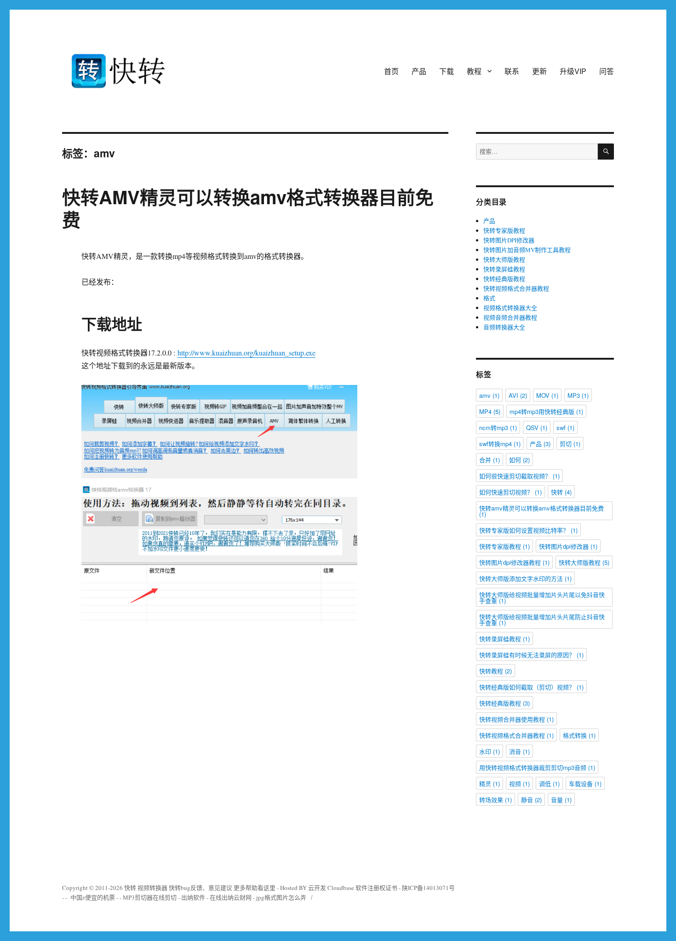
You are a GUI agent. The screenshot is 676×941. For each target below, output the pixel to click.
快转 (561, 492)
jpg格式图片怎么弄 (281, 897)
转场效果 (495, 799)
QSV (536, 427)
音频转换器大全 (504, 327)
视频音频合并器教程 (510, 317)
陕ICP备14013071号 (428, 888)
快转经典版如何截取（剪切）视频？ (531, 687)
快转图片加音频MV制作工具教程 (527, 250)
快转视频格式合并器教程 (516, 288)
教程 (474, 71)
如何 (519, 459)
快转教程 (495, 670)
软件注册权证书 (376, 888)
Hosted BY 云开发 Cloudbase (317, 888)
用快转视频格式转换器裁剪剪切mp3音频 (537, 767)
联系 (511, 71)
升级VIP (573, 71)
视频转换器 (152, 888)
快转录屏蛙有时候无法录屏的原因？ (531, 654)
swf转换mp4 (500, 443)
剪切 (570, 443)
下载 (446, 71)
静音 (531, 799)
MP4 (489, 411)
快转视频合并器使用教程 (516, 719)
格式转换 (579, 735)
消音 (519, 751)
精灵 (489, 783)
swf (565, 427)
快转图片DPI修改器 (508, 240)
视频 (519, 783)
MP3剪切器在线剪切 (150, 897)
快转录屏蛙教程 (504, 269)
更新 (539, 71)
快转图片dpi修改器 (568, 546)
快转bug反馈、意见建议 (200, 888)
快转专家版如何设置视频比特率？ (528, 530)
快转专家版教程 (504, 230)
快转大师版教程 (504, 259)
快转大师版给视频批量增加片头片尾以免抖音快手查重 (542, 597)
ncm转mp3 (498, 427)
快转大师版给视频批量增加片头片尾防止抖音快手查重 (542, 619)
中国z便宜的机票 (92, 897)
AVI (518, 395)
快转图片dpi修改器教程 (514, 562)
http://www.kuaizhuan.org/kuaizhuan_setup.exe (246, 352)
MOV (547, 395)
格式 (489, 298)
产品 (419, 71)
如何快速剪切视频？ (510, 492)
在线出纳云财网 (231, 897)
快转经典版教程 (504, 279)
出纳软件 (193, 897)
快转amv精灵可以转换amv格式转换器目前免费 (541, 511)
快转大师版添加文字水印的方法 (525, 578)
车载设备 (585, 783)
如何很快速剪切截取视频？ (519, 475)
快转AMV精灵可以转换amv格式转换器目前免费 (248, 208)
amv (489, 395)
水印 (489, 751)
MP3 (578, 395)
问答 (606, 71)
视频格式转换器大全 (510, 308)
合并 (489, 459)
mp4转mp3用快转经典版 (546, 411)
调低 (549, 783)
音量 (561, 799)
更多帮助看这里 (255, 888)
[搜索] (606, 151)
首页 (391, 71)
